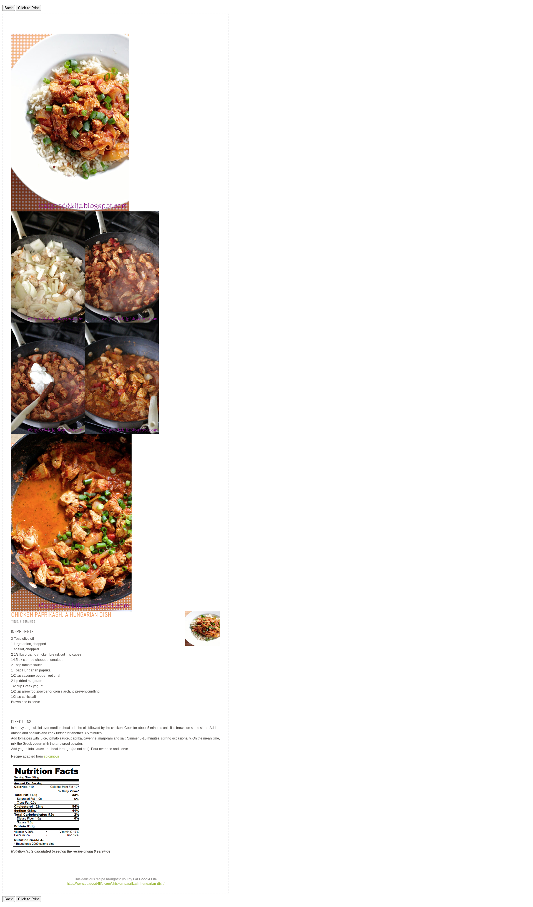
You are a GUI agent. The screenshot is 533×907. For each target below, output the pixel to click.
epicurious (51, 756)
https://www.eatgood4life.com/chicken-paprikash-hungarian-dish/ (115, 884)
